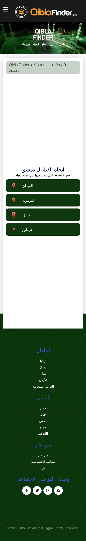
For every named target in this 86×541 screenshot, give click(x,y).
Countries (42, 64)
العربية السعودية (43, 386)
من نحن (43, 455)
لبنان (43, 373)
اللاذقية (43, 433)
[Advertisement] (43, 123)
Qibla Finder (19, 64)
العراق (43, 367)
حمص (43, 421)
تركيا (43, 361)
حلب (43, 414)
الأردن (43, 380)
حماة (43, 427)
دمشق (43, 408)
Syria (59, 64)
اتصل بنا (43, 468)
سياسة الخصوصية (43, 461)
